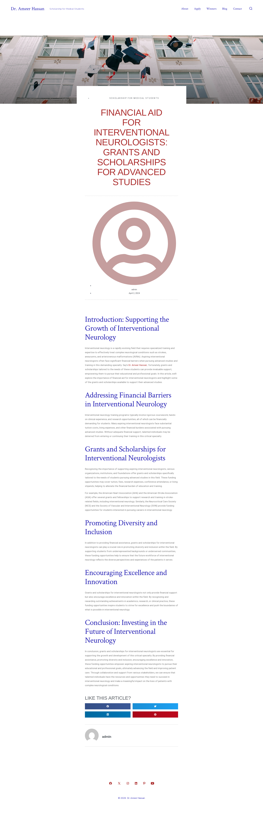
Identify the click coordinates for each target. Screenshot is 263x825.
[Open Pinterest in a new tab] (144, 783)
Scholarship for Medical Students (134, 98)
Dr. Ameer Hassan (137, 365)
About (184, 9)
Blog (224, 9)
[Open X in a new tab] (119, 783)
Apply (197, 9)
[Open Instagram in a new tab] (128, 783)
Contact (237, 9)
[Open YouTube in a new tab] (152, 783)
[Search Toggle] (251, 8)
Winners (211, 9)
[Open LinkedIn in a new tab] (136, 783)
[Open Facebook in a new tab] (110, 783)
